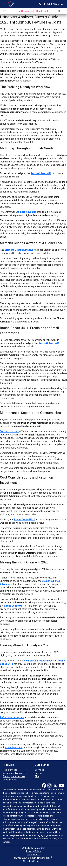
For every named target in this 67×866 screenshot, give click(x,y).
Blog (37, 776)
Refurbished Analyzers (15, 773)
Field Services (10, 770)
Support (39, 773)
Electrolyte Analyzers (14, 776)
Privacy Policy (33, 851)
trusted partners (13, 747)
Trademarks (33, 854)
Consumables (10, 779)
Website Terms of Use (33, 848)
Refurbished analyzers (12, 717)
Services (39, 770)
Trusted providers (9, 431)
